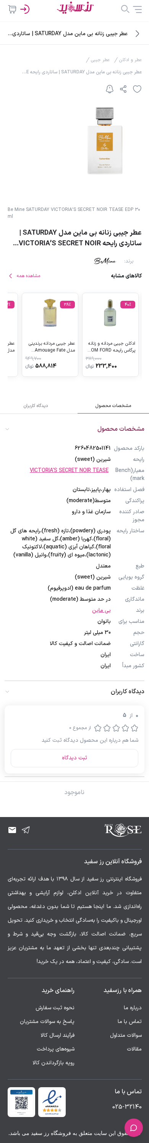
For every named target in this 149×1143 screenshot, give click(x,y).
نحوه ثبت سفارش (55, 1008)
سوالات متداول (126, 1035)
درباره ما (133, 1008)
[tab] (113, 405)
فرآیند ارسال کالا (57, 1035)
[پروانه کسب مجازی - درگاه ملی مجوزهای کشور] (21, 1102)
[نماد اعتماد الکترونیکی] (52, 1102)
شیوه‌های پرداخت (55, 1049)
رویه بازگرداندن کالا (53, 1063)
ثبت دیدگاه (74, 758)
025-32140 (127, 1107)
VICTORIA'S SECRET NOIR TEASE (69, 471)
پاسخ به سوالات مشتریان (47, 1022)
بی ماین (101, 610)
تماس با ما (130, 1022)
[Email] (12, 830)
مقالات (134, 1049)
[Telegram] (26, 830)
